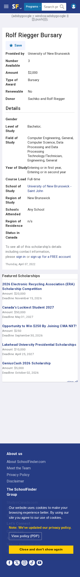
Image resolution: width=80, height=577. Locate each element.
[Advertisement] (40, 413)
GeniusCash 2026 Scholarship (26, 363)
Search (62, 7)
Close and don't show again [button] (41, 549)
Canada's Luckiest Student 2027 (28, 307)
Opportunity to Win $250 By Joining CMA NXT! (39, 326)
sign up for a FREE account (51, 257)
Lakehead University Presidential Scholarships (39, 345)
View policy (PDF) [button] (25, 536)
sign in (21, 257)
